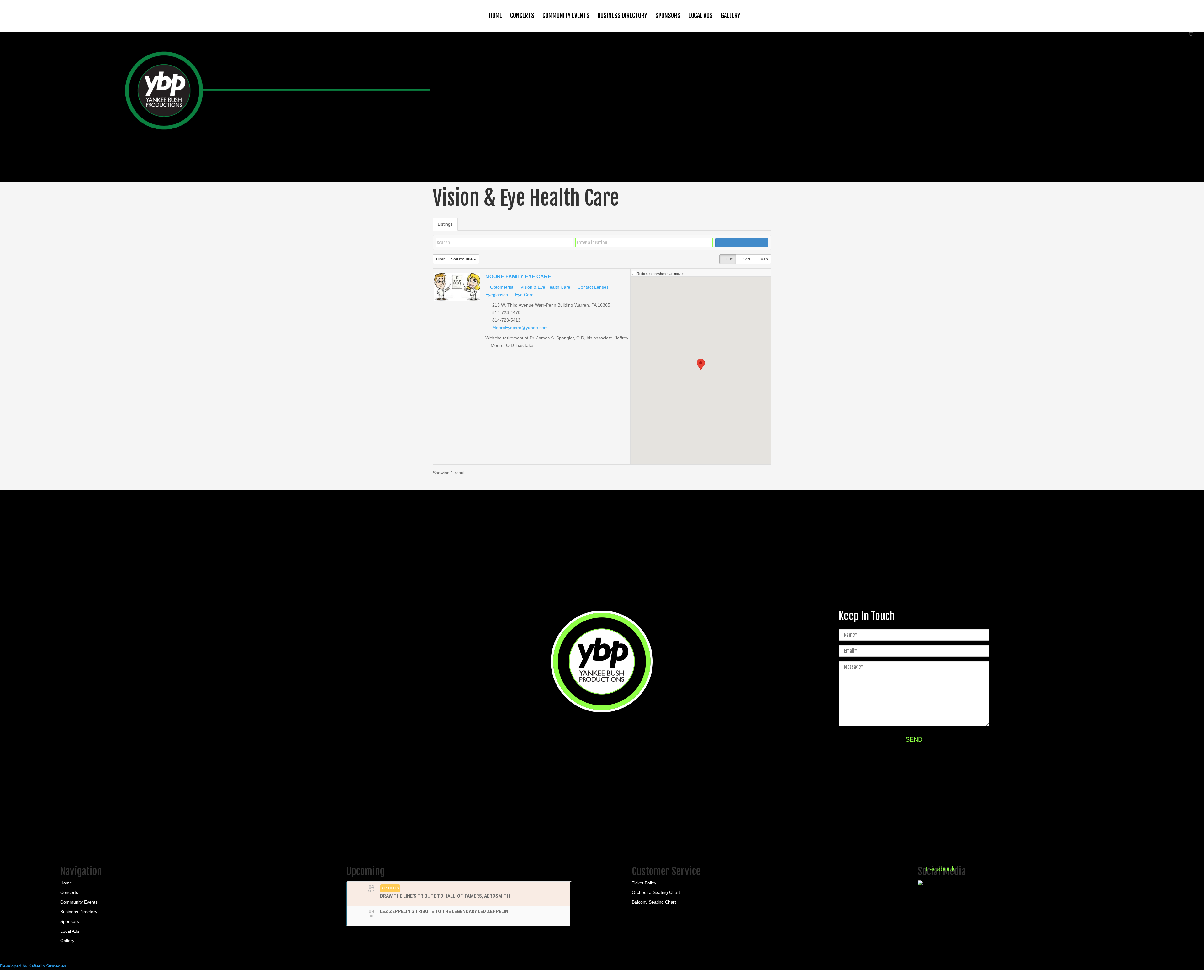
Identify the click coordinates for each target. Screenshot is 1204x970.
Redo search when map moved (660, 273)
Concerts (522, 15)
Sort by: (462, 259)
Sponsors (667, 15)
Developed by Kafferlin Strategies (33, 965)
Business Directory (622, 15)
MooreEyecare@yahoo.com (520, 327)
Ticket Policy (644, 882)
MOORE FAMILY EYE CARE (518, 276)
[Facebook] (936, 883)
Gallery (730, 15)
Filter (440, 259)
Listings (445, 224)
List (729, 259)
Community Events (565, 15)
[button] (701, 364)
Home (495, 15)
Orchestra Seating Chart (656, 892)
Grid (746, 259)
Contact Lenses (592, 287)
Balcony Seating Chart (654, 901)
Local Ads (701, 15)
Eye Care (524, 294)
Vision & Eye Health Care (544, 287)
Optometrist (501, 287)
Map (763, 259)
